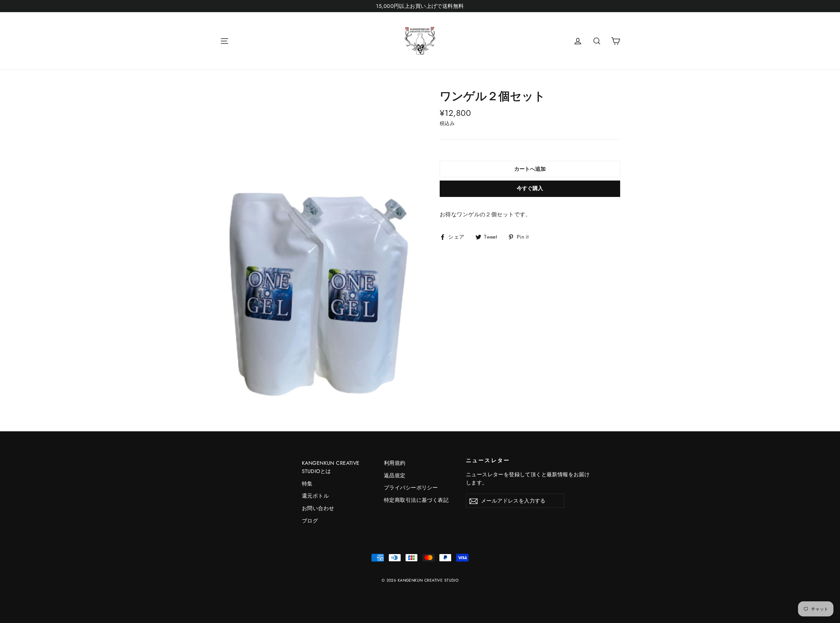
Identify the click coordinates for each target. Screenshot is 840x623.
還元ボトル (315, 496)
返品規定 (395, 475)
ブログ (310, 521)
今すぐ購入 (530, 188)
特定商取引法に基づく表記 (416, 500)
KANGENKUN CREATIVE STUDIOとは (331, 467)
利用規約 (395, 463)
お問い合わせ (318, 508)
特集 (307, 483)
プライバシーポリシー (411, 487)
